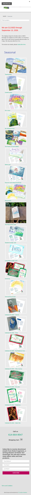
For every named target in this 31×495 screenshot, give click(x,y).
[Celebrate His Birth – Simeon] (16, 305)
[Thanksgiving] (16, 65)
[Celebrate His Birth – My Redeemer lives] (16, 341)
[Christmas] (16, 269)
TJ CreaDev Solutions (22, 492)
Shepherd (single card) (10, 242)
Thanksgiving (8, 74)
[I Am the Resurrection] (16, 287)
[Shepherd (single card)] (16, 233)
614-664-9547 (15, 434)
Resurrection (8, 200)
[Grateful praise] (16, 83)
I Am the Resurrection (10, 296)
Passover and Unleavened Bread (13, 182)
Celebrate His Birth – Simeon (12, 314)
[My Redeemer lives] (16, 119)
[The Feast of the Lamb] (16, 212)
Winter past (7, 164)
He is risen (7, 110)
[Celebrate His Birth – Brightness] (16, 396)
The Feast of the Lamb (10, 224)
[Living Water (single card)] (16, 251)
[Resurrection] (16, 191)
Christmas (7, 278)
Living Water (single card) (11, 260)
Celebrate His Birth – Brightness (13, 405)
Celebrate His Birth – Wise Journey (13, 368)
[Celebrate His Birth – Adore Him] (16, 414)
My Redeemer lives (10, 128)
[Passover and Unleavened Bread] (16, 173)
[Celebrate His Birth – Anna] (16, 323)
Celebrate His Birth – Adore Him (13, 423)
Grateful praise (8, 92)
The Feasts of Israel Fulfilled (12, 146)
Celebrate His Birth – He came (12, 387)
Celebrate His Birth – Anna (11, 332)
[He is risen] (16, 101)
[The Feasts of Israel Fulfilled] (16, 137)
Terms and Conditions (7, 485)
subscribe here (22, 44)
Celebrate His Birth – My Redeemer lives (15, 350)
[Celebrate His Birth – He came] (16, 378)
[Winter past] (16, 155)
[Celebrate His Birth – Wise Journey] (16, 360)
